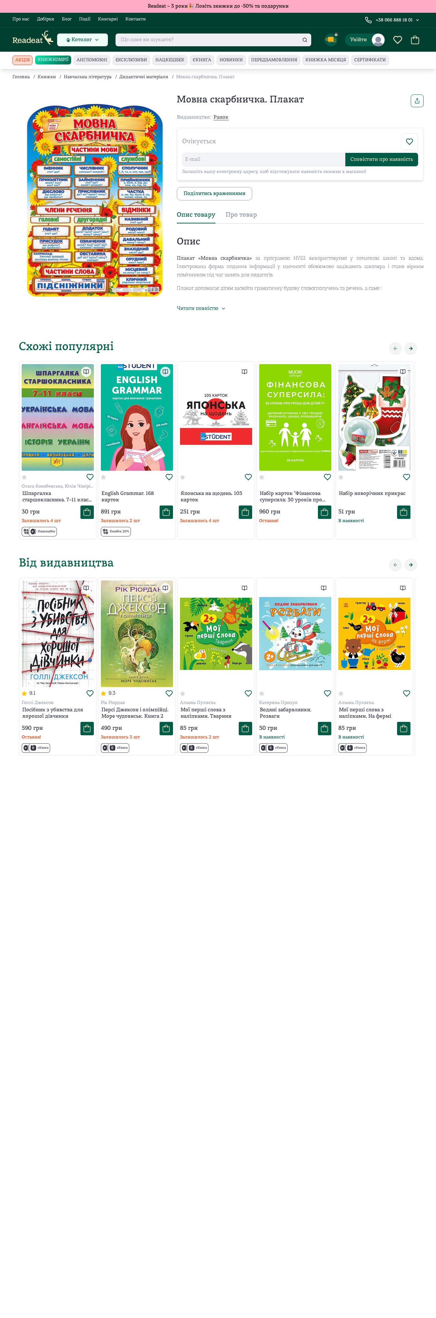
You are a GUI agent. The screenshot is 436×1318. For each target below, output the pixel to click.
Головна (21, 77)
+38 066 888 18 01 (394, 20)
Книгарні (108, 19)
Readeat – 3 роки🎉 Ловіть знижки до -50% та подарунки (218, 6)
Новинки (231, 60)
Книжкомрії (53, 59)
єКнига (202, 60)
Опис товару (196, 215)
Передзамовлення (274, 60)
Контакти (135, 19)
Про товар (241, 215)
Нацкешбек (169, 60)
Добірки (45, 19)
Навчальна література (87, 77)
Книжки (47, 77)
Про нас (20, 19)
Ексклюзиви (131, 60)
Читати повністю (197, 308)
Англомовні (92, 60)
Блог (66, 19)
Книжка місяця (325, 60)
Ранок (221, 117)
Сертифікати (370, 60)
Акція (22, 60)
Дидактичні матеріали (143, 77)
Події (84, 19)
